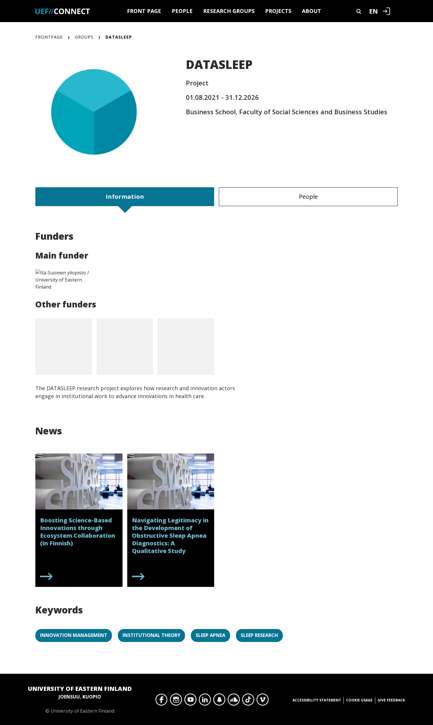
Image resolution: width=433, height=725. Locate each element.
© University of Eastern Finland (80, 699)
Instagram (176, 701)
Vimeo (263, 701)
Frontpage (49, 37)
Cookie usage (359, 700)
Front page (144, 10)
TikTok (248, 701)
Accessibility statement (316, 700)
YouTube (190, 701)
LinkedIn (205, 701)
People (182, 10)
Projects (278, 10)
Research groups (228, 10)
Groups (84, 37)
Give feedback (391, 700)
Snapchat (219, 701)
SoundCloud (234, 701)
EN (373, 10)
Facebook (162, 701)
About (311, 10)
